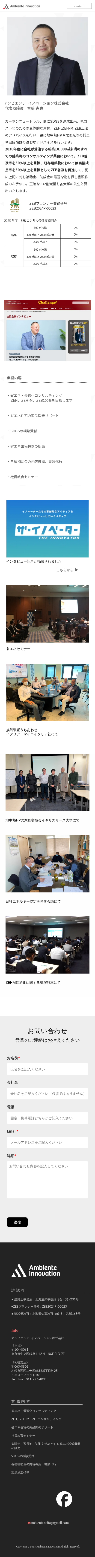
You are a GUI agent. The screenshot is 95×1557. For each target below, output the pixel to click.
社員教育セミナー (23, 1435)
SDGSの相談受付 (22, 1456)
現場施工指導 (20, 1472)
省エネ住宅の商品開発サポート (32, 1427)
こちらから (65, 570)
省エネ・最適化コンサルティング (33, 1411)
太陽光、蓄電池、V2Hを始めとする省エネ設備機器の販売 (45, 1446)
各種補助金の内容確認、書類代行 (33, 1464)
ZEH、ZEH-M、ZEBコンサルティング (36, 1419)
